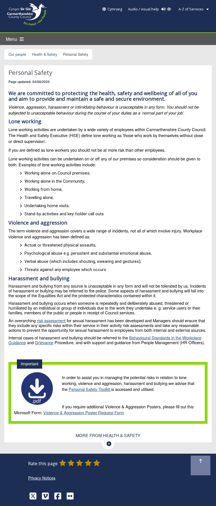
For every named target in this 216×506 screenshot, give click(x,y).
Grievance (44, 342)
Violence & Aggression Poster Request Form (83, 412)
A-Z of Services (191, 9)
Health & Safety (44, 54)
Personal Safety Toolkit (90, 389)
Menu (12, 39)
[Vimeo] (45, 497)
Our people (17, 54)
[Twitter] (33, 497)
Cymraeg (114, 9)
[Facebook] (58, 497)
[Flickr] (70, 497)
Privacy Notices (41, 478)
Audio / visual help (144, 9)
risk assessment (51, 320)
